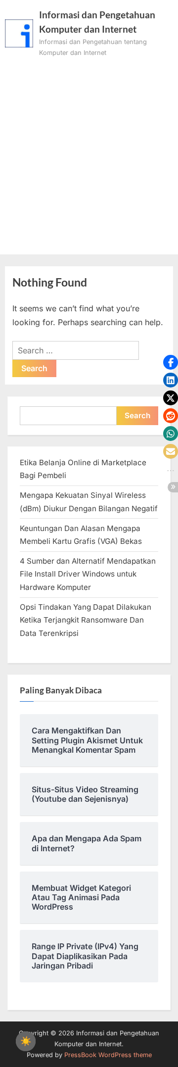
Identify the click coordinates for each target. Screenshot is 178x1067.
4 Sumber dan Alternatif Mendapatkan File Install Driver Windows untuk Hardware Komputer (88, 574)
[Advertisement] (89, 152)
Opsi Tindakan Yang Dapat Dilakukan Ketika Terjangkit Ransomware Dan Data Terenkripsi (85, 620)
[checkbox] (26, 1041)
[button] (170, 362)
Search (137, 415)
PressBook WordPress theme (108, 1055)
